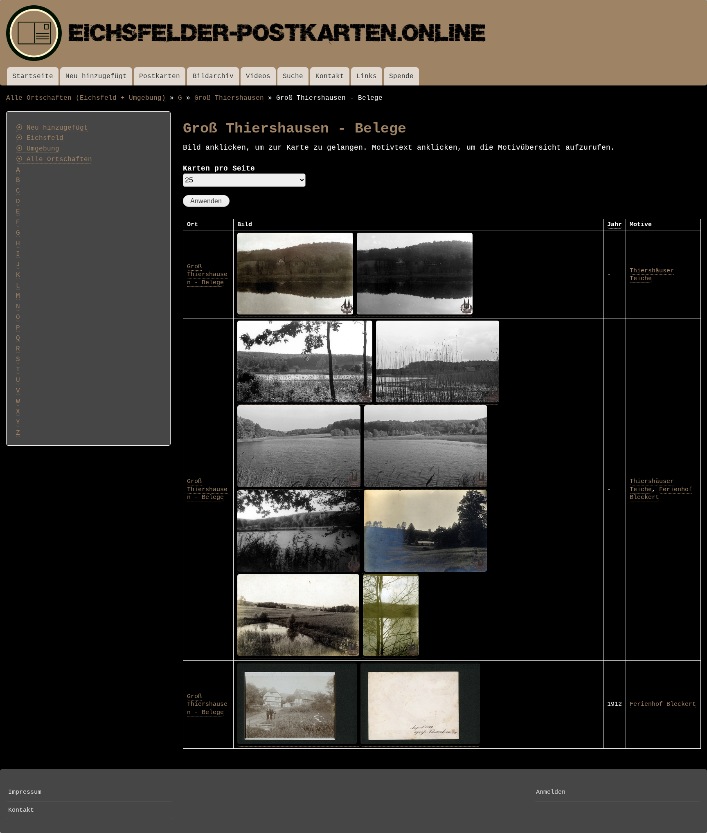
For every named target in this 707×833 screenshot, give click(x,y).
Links (366, 76)
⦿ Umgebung (37, 149)
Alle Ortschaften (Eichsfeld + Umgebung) (86, 98)
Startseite (32, 76)
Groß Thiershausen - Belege (207, 274)
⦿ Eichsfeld (39, 138)
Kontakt (329, 76)
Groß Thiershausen (229, 98)
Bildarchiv (213, 76)
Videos (258, 76)
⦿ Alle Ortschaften (54, 159)
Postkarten (159, 76)
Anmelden (550, 792)
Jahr (614, 224)
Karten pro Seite (219, 168)
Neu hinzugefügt (96, 76)
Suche (293, 76)
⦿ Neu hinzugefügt (52, 128)
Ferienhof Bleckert (663, 704)
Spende (401, 76)
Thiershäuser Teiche (652, 275)
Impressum (24, 792)
